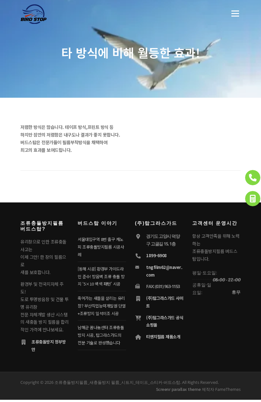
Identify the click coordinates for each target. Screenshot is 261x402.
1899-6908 (156, 255)
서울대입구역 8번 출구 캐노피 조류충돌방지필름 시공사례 (101, 246)
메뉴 (233, 13)
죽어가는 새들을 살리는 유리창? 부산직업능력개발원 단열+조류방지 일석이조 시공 (102, 305)
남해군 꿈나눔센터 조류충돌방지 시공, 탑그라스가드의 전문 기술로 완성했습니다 (101, 335)
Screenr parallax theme (178, 389)
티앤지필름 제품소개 (163, 337)
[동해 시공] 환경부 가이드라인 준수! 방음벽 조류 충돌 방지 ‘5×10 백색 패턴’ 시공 (101, 276)
